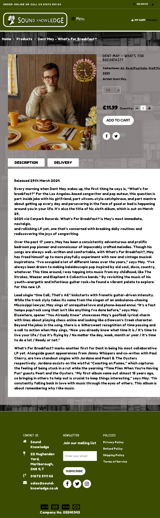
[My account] (153, 4)
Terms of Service (115, 461)
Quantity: (126, 108)
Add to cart (118, 120)
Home (6, 39)
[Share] (106, 136)
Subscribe (74, 471)
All (122, 68)
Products (24, 39)
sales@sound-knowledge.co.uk (43, 485)
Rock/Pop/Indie (136, 68)
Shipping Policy (113, 455)
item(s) (146, 20)
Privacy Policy (113, 442)
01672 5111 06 (41, 476)
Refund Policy (113, 448)
